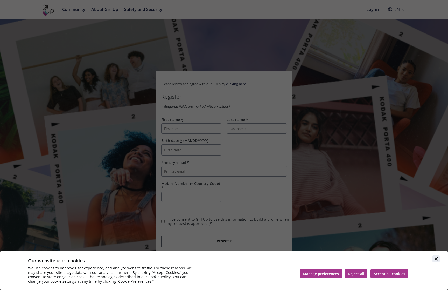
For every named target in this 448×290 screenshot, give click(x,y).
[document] (224, 270)
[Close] (436, 258)
